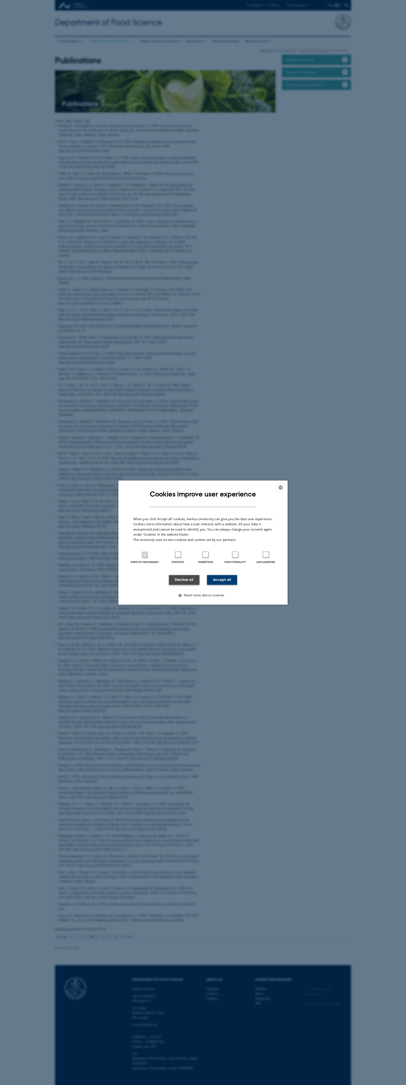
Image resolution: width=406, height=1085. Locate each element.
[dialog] (203, 542)
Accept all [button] (222, 580)
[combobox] (280, 487)
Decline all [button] (184, 580)
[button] (203, 595)
